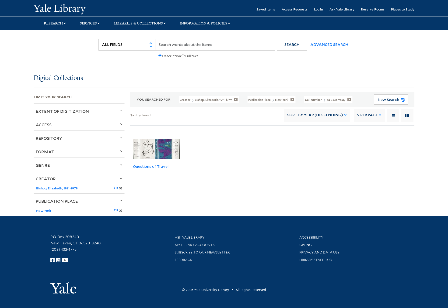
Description (171, 56)
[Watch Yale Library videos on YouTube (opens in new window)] (65, 260)
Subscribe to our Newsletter (202, 252)
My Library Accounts (195, 245)
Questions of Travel (150, 166)
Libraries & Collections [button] (138, 23)
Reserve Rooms (373, 9)
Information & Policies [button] (203, 23)
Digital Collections (58, 78)
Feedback (183, 260)
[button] (292, 45)
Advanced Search (329, 44)
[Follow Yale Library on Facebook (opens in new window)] (52, 260)
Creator (46, 178)
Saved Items (265, 9)
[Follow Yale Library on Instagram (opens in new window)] (58, 260)
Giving (305, 245)
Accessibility (311, 237)
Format (45, 151)
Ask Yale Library (341, 9)
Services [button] (88, 23)
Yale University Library (62, 9)
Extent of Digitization (62, 111)
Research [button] (53, 23)
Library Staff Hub (315, 260)
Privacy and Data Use (319, 252)
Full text (191, 56)
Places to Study (402, 9)
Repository (49, 138)
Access (44, 124)
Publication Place (57, 201)
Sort (315, 115)
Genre (43, 165)
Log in (318, 9)
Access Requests (295, 9)
